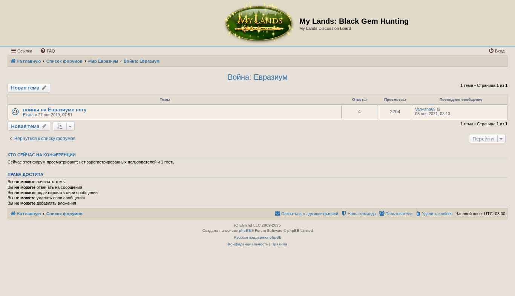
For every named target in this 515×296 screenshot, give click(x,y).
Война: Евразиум (258, 77)
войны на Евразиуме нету (54, 110)
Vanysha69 (425, 109)
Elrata (28, 115)
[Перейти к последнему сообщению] (439, 109)
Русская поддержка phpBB (258, 237)
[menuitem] (47, 50)
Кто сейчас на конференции (42, 155)
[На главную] (258, 23)
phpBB (245, 230)
